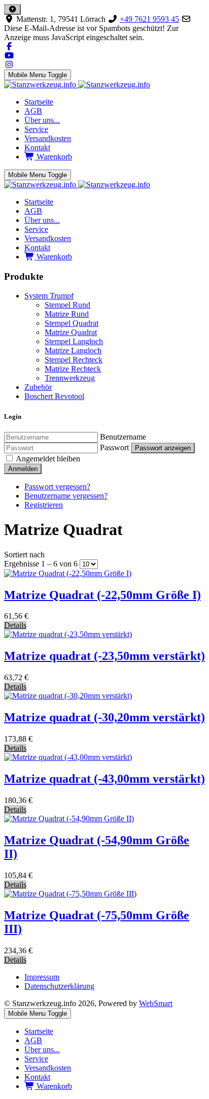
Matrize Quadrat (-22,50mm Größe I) (102, 595)
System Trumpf (49, 295)
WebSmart (155, 1003)
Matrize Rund (67, 314)
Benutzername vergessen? (66, 495)
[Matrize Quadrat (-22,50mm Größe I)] (67, 573)
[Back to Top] (12, 9)
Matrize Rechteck (73, 368)
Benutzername (123, 436)
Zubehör (38, 387)
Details (15, 625)
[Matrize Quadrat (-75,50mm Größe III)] (70, 893)
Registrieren (43, 505)
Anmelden (23, 469)
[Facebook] (9, 46)
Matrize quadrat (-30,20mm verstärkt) (104, 717)
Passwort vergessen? (57, 486)
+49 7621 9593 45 (149, 19)
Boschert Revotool (54, 396)
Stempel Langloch (74, 341)
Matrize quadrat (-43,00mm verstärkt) (104, 778)
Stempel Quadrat (71, 323)
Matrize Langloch (73, 350)
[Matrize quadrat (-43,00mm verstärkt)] (68, 757)
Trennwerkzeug (70, 378)
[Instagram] (9, 64)
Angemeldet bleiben (48, 458)
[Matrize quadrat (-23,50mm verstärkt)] (68, 634)
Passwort (114, 447)
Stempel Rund (67, 305)
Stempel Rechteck (73, 359)
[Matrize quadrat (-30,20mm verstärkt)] (68, 695)
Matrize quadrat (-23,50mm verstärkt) (104, 655)
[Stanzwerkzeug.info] (77, 84)
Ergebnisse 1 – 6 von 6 (42, 563)
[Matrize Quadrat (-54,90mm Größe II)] (69, 818)
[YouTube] (9, 55)
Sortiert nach (24, 554)
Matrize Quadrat (71, 332)
